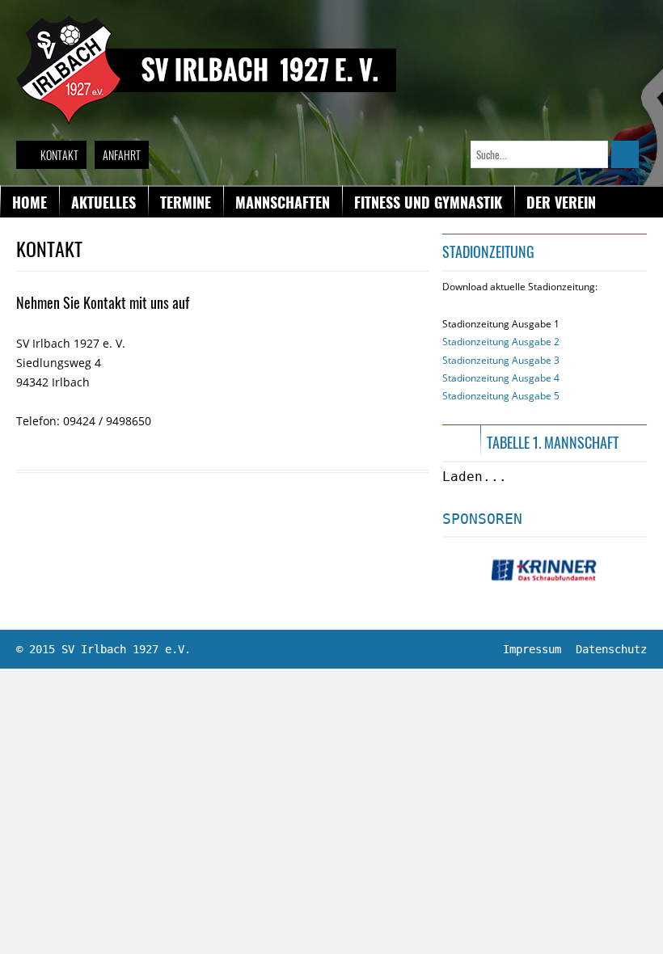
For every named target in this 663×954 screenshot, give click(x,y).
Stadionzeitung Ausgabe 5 (501, 396)
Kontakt (59, 154)
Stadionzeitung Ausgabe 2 (501, 341)
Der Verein (561, 202)
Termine (185, 202)
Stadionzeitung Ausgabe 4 (501, 378)
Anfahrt (122, 154)
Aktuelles (103, 202)
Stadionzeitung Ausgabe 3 (501, 360)
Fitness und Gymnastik (428, 202)
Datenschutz (611, 649)
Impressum (532, 649)
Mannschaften (282, 202)
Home (29, 202)
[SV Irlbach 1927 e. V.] (206, 23)
